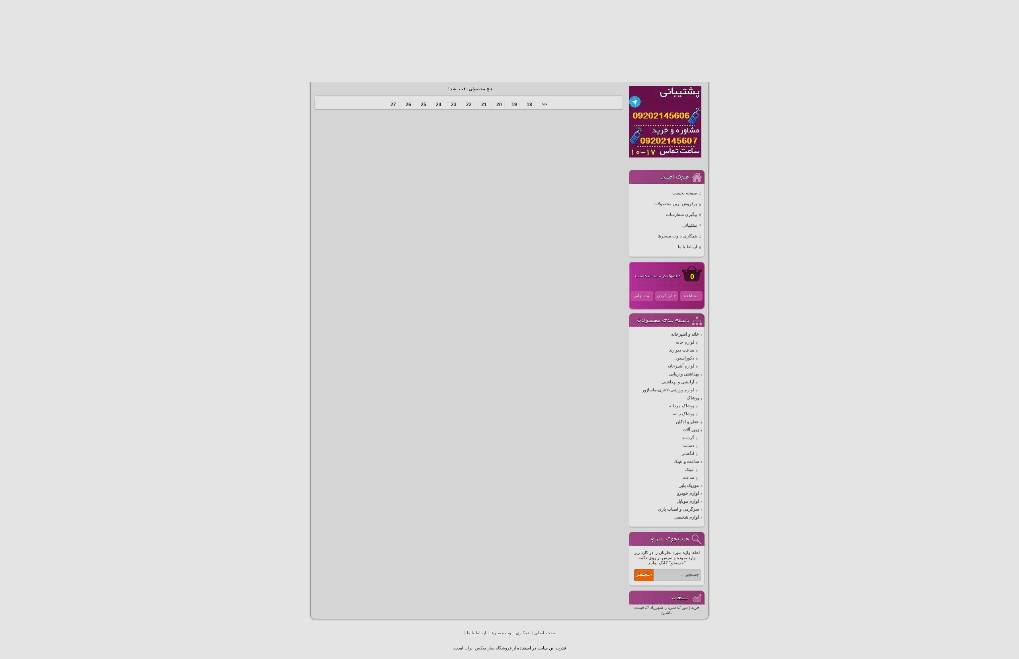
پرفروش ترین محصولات (675, 204)
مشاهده (691, 296)
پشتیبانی (689, 225)
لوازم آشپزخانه (681, 366)
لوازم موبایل (688, 501)
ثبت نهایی (641, 296)
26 (407, 104)
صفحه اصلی (545, 633)
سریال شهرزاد (663, 607)
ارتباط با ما (687, 247)
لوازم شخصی (686, 517)
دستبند (688, 445)
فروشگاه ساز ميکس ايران (488, 648)
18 (528, 104)
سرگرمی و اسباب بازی (678, 509)
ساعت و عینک (686, 461)
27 (393, 104)
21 (483, 104)
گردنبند (688, 437)
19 (513, 104)
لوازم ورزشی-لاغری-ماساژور (668, 390)
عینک (689, 469)
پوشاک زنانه (683, 414)
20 (498, 104)
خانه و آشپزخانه (685, 334)
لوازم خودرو (688, 493)
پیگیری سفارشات (681, 214)
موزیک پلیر (689, 485)
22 (468, 104)
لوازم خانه (685, 342)
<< (544, 104)
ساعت (688, 477)
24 (438, 104)
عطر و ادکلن (687, 422)
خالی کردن (666, 296)
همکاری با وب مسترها (677, 236)
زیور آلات (691, 430)
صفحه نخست (684, 193)
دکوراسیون (684, 358)
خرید (695, 607)
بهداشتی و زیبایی (684, 374)
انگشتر (688, 453)
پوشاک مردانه (681, 406)
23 (453, 104)
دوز (685, 607)
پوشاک (693, 398)
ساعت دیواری (681, 350)
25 (423, 104)
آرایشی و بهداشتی (678, 382)
